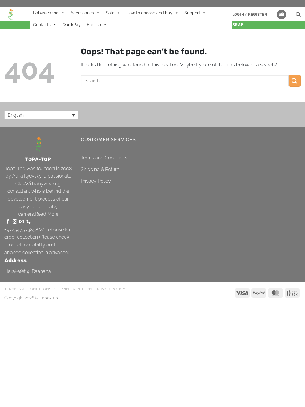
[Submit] (295, 80)
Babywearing (46, 12)
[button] (249, 14)
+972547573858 (21, 229)
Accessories (82, 12)
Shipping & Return (100, 169)
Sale (110, 12)
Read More (46, 214)
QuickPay (72, 24)
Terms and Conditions (104, 158)
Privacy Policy (96, 181)
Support (192, 12)
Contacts (42, 24)
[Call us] (28, 221)
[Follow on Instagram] (15, 221)
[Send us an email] (21, 221)
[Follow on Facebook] (8, 221)
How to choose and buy (149, 12)
